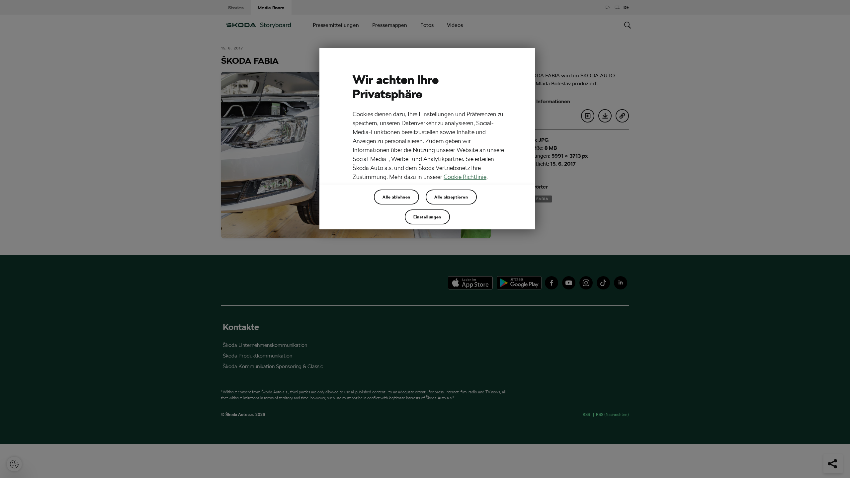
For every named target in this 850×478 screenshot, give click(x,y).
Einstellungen (427, 216)
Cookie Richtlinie (465, 176)
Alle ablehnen (396, 196)
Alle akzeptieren (451, 196)
